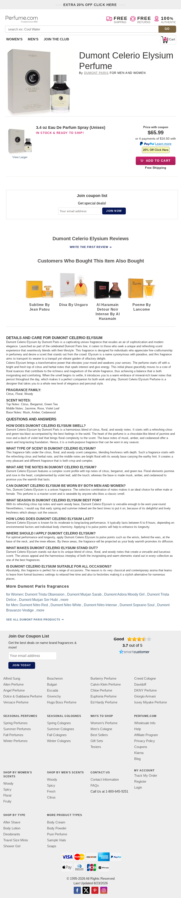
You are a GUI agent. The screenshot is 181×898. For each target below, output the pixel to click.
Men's (33, 39)
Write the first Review (89, 247)
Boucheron (55, 678)
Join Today (21, 665)
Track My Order (145, 775)
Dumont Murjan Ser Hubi (38, 599)
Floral (7, 795)
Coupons (140, 747)
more (64, 599)
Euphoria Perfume (103, 696)
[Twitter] (86, 891)
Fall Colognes (57, 735)
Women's (14, 39)
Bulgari (52, 684)
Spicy (7, 789)
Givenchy (54, 696)
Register (140, 781)
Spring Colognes (59, 723)
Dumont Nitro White (66, 605)
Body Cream (56, 822)
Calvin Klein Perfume (105, 684)
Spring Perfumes (15, 723)
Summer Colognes (60, 729)
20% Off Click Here (155, 150)
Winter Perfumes (15, 741)
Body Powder (56, 828)
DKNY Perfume (145, 690)
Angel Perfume (14, 690)
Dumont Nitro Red (34, 605)
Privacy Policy (144, 741)
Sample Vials (56, 840)
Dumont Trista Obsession (44, 594)
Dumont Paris (96, 73)
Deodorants (11, 834)
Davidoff (140, 684)
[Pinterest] (94, 891)
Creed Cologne (145, 678)
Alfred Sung (11, 678)
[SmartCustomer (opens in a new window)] (134, 652)
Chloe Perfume (101, 690)
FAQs (94, 785)
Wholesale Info (144, 723)
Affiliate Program (146, 735)
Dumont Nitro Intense (100, 605)
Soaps (51, 846)
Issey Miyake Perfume (150, 702)
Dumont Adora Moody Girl (124, 594)
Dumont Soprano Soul (137, 605)
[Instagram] (103, 891)
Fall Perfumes (13, 735)
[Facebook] (77, 891)
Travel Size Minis (15, 840)
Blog (137, 759)
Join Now (114, 210)
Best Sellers (99, 735)
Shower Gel (11, 846)
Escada (52, 690)
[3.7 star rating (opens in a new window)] (139, 639)
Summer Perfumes (17, 729)
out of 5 (132, 645)
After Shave (11, 822)
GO (167, 28)
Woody (8, 784)
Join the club (56, 39)
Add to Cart (158, 160)
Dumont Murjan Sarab (84, 594)
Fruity (7, 801)
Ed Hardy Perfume (103, 702)
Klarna (138, 753)
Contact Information (104, 780)
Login (138, 787)
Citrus (51, 797)
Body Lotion (11, 828)
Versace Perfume (15, 702)
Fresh (51, 791)
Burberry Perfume (103, 678)
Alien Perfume (13, 684)
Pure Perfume (57, 834)
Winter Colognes (59, 741)
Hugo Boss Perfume (61, 702)
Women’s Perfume (103, 723)
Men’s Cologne (101, 729)
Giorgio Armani (145, 696)
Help (137, 729)
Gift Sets (96, 741)
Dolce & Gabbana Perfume (22, 696)
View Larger (19, 157)
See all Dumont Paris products (33, 619)
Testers (95, 747)
